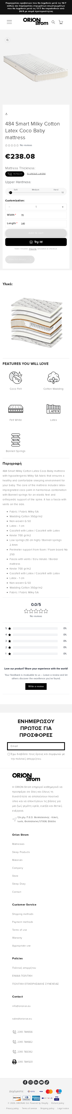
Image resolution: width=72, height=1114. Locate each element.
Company (17, 867)
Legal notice (63, 1108)
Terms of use (19, 929)
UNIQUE (36, 174)
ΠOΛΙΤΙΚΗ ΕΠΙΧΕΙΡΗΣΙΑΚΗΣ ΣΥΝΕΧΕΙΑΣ (35, 983)
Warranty (17, 937)
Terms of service (29, 1108)
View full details (17, 259)
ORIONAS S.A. (22, 1103)
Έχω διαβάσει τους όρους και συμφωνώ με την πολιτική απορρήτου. (38, 756)
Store (15, 875)
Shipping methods (22, 914)
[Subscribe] (61, 746)
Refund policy (57, 1103)
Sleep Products (21, 852)
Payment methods (22, 921)
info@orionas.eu (21, 1006)
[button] (9, 22)
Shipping (33, 249)
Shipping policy (47, 1108)
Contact (16, 891)
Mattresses (18, 844)
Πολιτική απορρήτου (24, 967)
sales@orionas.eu (22, 1018)
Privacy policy (12, 1108)
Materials (17, 860)
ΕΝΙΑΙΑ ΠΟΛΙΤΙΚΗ (22, 975)
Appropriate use (21, 945)
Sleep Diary (19, 883)
